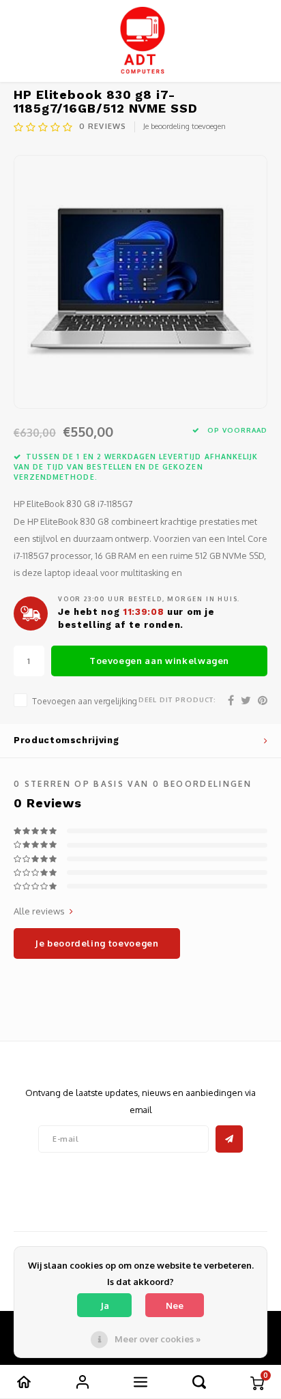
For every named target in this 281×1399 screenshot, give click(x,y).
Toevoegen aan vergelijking (84, 701)
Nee (174, 1305)
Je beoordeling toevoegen (184, 126)
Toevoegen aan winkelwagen (159, 660)
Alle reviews (39, 911)
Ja (104, 1305)
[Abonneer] (229, 1139)
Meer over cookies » (158, 1338)
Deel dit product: (177, 699)
